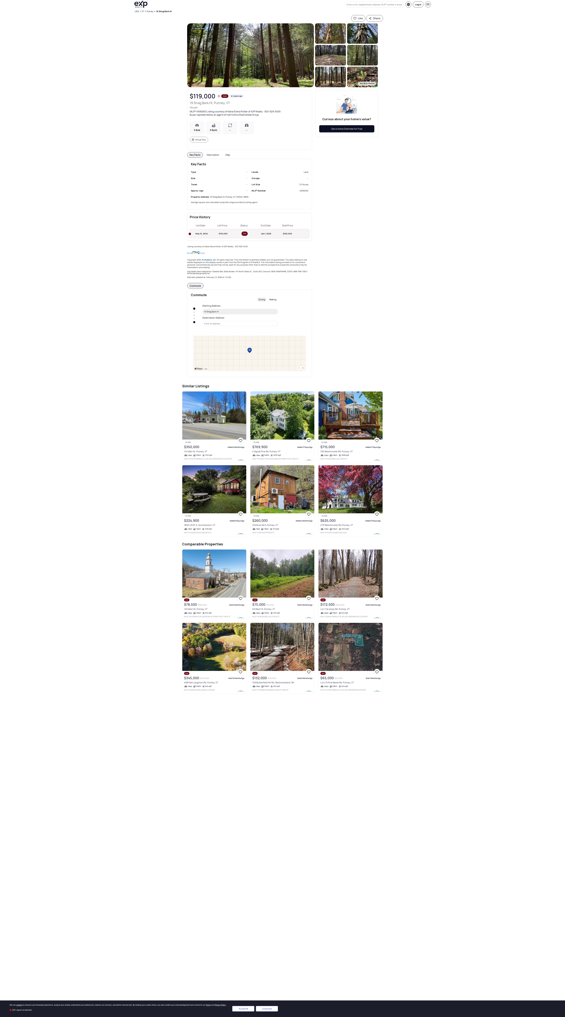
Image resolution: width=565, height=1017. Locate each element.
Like (360, 18)
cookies (19, 1005)
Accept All (243, 1009)
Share (376, 18)
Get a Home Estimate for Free (346, 128)
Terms (208, 1005)
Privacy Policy (220, 1005)
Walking (272, 299)
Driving (262, 299)
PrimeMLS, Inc (209, 259)
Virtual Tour (200, 139)
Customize (267, 1009)
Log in (418, 4)
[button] (250, 55)
